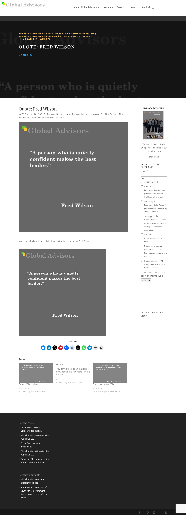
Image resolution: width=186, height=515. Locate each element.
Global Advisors (28, 479)
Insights (107, 7)
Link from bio (28, 39)
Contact (146, 7)
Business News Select (75, 36)
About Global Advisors (85, 7)
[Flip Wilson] (74, 373)
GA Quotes (26, 55)
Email (144, 171)
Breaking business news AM (74, 33)
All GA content (151, 182)
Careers (120, 7)
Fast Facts (155, 191)
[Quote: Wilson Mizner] (36, 373)
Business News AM (155, 251)
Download (154, 156)
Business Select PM (154, 264)
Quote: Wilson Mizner (29, 384)
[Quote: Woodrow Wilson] (110, 373)
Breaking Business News (36, 33)
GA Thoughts (155, 206)
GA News (155, 238)
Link (161, 275)
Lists (143, 178)
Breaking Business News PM (38, 36)
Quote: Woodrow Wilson (104, 384)
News (133, 7)
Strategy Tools (155, 223)
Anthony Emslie (28, 487)
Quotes (45, 39)
